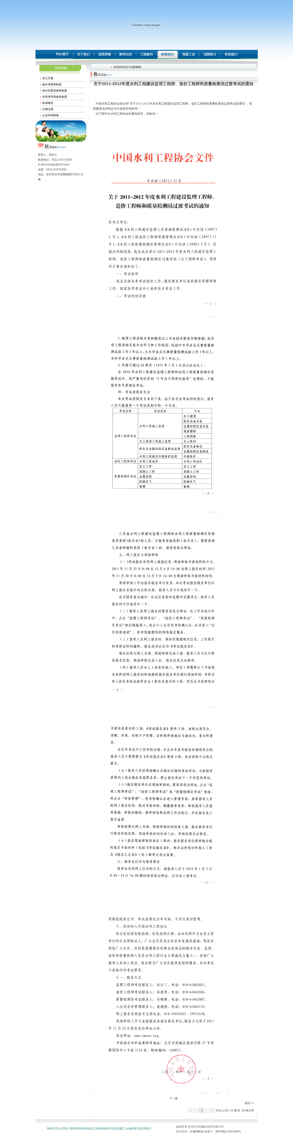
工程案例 (99, 1128)
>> (212, 1110)
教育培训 (110, 1128)
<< (191, 1110)
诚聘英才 (134, 1128)
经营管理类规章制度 (54, 96)
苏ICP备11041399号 (228, 1131)
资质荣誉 (75, 1128)
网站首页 (52, 1128)
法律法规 (47, 109)
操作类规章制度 (52, 84)
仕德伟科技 (197, 1131)
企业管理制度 (50, 115)
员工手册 (47, 78)
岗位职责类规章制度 (54, 90)
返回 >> (249, 1103)
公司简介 (64, 1128)
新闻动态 (87, 1128)
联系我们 (145, 1128)
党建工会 (122, 1128)
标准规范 (47, 103)
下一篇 (173, 1098)
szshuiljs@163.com (57, 164)
